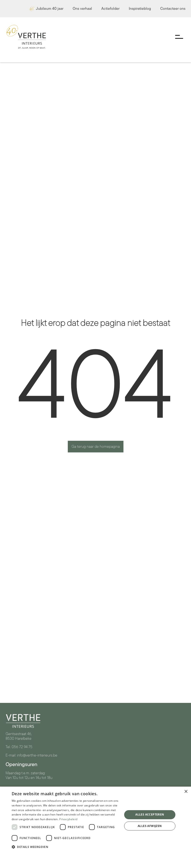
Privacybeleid (68, 819)
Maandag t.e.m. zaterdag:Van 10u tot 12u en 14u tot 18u (29, 775)
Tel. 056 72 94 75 (19, 747)
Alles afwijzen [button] (150, 826)
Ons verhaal (82, 8)
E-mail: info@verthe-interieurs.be (31, 755)
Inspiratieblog (140, 8)
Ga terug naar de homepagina (96, 446)
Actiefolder (110, 8)
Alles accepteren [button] (149, 814)
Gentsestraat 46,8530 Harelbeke (19, 736)
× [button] (186, 791)
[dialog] (95, 820)
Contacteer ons (172, 8)
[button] (65, 847)
